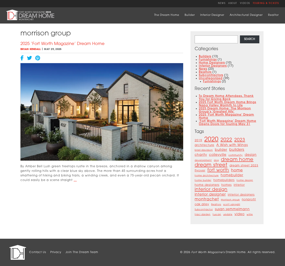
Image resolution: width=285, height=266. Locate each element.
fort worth (218, 170)
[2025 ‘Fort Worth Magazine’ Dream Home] (101, 159)
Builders (205, 56)
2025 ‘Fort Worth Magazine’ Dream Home (62, 44)
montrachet (207, 199)
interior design (211, 189)
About (232, 3)
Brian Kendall (30, 49)
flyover (200, 170)
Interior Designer (212, 15)
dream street (211, 165)
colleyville (217, 155)
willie (250, 215)
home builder (203, 180)
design (251, 155)
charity (201, 155)
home (237, 170)
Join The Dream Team (82, 252)
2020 (211, 139)
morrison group (230, 200)
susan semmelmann (232, 209)
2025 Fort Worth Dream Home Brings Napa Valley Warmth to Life (227, 104)
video (240, 214)
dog (216, 160)
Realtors (205, 72)
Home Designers (212, 62)
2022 (226, 140)
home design (245, 180)
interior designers (241, 195)
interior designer (210, 194)
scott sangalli (231, 205)
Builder (190, 15)
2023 (239, 140)
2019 (198, 140)
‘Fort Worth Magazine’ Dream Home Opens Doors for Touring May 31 (227, 123)
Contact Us (37, 252)
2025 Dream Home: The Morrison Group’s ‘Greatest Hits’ (225, 110)
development (203, 160)
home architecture (207, 176)
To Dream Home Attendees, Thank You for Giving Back (226, 98)
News (221, 3)
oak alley (202, 204)
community (235, 155)
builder (221, 150)
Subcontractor (204, 210)
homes (226, 185)
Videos (245, 3)
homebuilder (232, 175)
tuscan (217, 215)
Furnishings (208, 59)
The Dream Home (166, 15)
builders (236, 150)
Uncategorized (211, 78)
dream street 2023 (244, 165)
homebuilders (224, 180)
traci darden (203, 215)
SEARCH (249, 39)
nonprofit (249, 199)
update (227, 215)
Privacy (55, 252)
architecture (204, 145)
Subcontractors (211, 75)
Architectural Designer (246, 15)
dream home (237, 160)
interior (239, 185)
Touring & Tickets (266, 3)
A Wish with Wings (232, 145)
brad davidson (204, 150)
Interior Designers (213, 65)
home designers (207, 185)
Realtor (273, 15)
